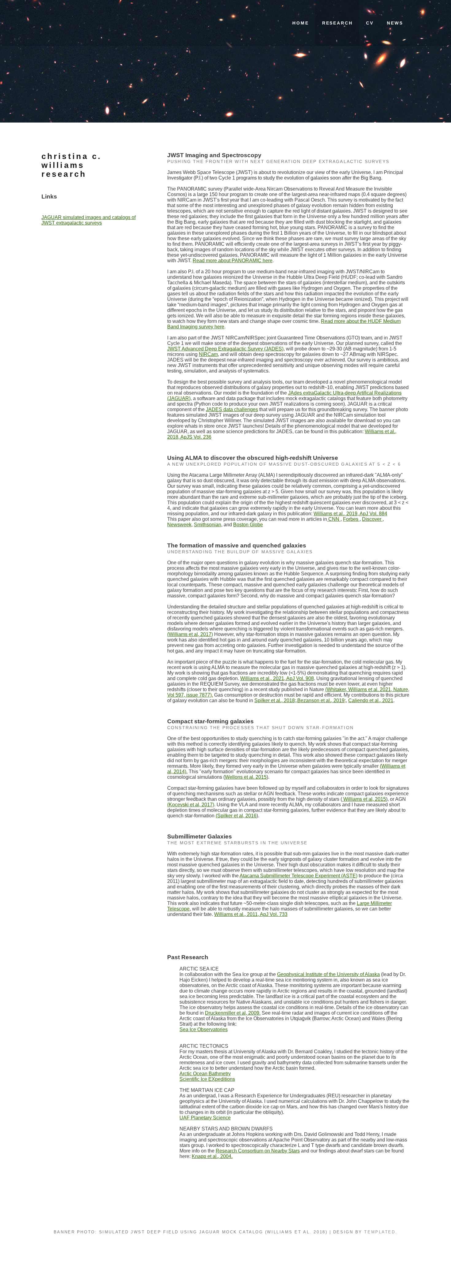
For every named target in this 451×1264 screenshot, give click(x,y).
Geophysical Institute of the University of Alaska (328, 974)
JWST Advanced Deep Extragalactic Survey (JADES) (225, 348)
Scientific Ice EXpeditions (207, 1079)
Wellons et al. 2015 (246, 777)
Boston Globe (248, 524)
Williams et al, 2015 (364, 799)
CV (370, 23)
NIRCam (208, 354)
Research (337, 23)
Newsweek (179, 524)
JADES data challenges (232, 409)
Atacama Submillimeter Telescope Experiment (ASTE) (298, 875)
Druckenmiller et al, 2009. (232, 1013)
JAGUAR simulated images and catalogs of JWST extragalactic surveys (88, 220)
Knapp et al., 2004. (212, 1156)
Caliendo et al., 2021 (370, 700)
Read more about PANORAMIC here (232, 260)
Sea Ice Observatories (203, 1029)
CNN (334, 519)
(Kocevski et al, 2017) (190, 804)
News (395, 23)
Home (300, 23)
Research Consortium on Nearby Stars (258, 1150)
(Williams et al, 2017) (190, 634)
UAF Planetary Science (205, 1117)
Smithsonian (207, 524)
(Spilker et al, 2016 (236, 815)
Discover (372, 519)
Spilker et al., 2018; (275, 700)
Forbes (351, 519)
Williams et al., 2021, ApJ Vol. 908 (277, 678)
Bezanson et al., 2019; (321, 700)
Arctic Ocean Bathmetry (205, 1073)
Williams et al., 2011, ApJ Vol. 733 (250, 914)
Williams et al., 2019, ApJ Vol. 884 (350, 513)
